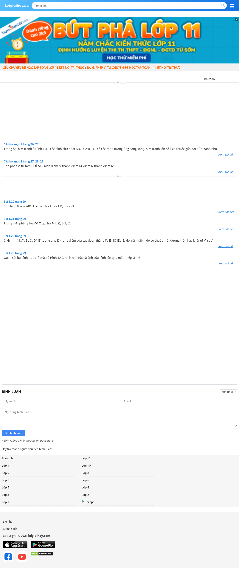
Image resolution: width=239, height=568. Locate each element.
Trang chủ (8, 458)
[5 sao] (236, 78)
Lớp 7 (5, 480)
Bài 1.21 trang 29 (15, 219)
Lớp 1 (5, 502)
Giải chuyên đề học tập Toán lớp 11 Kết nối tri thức (43, 68)
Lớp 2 (85, 494)
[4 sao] (232, 78)
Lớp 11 (6, 465)
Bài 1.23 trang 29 (15, 253)
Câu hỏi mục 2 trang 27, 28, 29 (24, 161)
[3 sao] (227, 78)
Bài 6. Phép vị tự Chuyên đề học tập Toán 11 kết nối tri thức (133, 68)
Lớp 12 (86, 458)
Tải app (89, 502)
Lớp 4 (85, 487)
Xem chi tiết (225, 154)
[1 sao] (218, 78)
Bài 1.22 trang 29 (15, 236)
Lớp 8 (85, 473)
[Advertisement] (119, 113)
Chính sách (10, 528)
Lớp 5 (5, 487)
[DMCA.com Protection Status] (42, 556)
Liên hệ (7, 521)
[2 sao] (223, 78)
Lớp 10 (86, 465)
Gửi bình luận (13, 433)
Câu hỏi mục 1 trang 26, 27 (21, 144)
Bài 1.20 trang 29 (15, 201)
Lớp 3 (5, 494)
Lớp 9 (5, 473)
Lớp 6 (85, 480)
